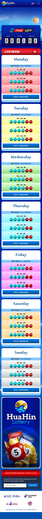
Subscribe (32, 485)
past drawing (21, 96)
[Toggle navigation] (38, 3)
